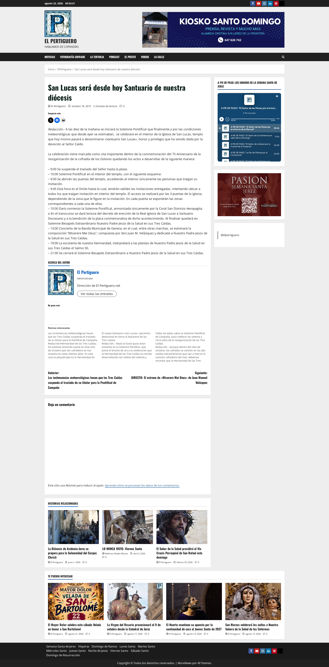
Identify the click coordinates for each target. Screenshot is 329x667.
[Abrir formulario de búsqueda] (283, 57)
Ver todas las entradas (97, 294)
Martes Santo (146, 646)
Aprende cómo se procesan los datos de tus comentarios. (142, 485)
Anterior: (85, 380)
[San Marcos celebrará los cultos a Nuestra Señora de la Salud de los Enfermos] (253, 601)
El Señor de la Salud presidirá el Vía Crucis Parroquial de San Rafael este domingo (179, 552)
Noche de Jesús (98, 651)
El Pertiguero (58, 106)
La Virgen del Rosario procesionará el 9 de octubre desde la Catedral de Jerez (134, 626)
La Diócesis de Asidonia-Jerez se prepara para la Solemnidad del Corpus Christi (72, 552)
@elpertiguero (230, 235)
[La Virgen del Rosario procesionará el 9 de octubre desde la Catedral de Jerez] (135, 601)
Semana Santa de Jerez (61, 646)
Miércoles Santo (56, 651)
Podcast (114, 57)
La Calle (159, 57)
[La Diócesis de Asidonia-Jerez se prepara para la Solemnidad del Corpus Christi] (73, 527)
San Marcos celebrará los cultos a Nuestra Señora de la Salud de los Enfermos (251, 626)
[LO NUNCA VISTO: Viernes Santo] (127, 527)
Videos (145, 57)
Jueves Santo (77, 651)
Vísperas (83, 646)
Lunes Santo (128, 646)
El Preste (130, 57)
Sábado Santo (140, 651)
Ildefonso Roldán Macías (116, 553)
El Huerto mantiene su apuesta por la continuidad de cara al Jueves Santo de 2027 (194, 626)
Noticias (50, 57)
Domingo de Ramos (104, 646)
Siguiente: (169, 377)
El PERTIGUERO (61, 41)
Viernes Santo (119, 651)
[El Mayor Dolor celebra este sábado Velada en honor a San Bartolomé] (76, 601)
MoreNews (185, 663)
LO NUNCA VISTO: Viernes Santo (122, 548)
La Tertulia (97, 57)
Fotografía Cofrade (72, 57)
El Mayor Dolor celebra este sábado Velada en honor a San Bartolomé (74, 626)
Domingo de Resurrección (63, 655)
